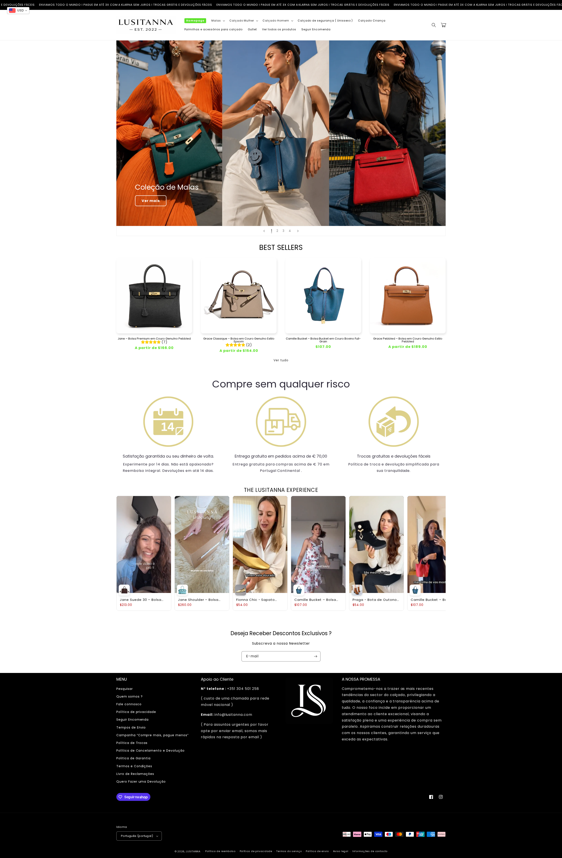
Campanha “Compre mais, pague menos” (152, 735)
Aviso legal (340, 851)
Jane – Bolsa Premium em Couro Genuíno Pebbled (154, 338)
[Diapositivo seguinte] (298, 231)
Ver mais (151, 200)
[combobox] (18, 10)
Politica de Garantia (133, 758)
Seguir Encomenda (132, 719)
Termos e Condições (134, 766)
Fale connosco (128, 704)
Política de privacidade (136, 712)
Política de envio (317, 851)
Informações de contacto (369, 851)
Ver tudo (281, 360)
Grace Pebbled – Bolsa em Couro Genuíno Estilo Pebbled (407, 340)
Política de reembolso (220, 851)
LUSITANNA (193, 851)
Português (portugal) (137, 836)
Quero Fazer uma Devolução (141, 781)
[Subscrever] (315, 656)
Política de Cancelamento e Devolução (150, 750)
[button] (218, 20)
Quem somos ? (129, 696)
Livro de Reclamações (135, 774)
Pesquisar (124, 689)
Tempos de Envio (131, 727)
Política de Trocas (132, 743)
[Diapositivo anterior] (264, 231)
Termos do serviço (289, 851)
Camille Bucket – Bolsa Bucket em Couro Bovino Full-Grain (323, 340)
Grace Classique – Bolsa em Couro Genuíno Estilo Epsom (238, 340)
